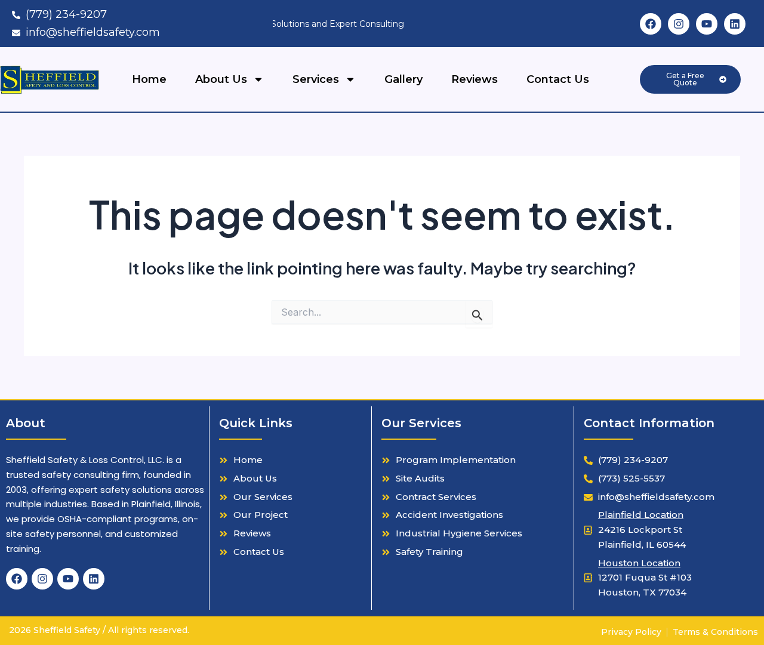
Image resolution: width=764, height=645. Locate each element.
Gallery (403, 79)
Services (315, 79)
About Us (221, 79)
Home (149, 79)
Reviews (474, 79)
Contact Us (557, 79)
